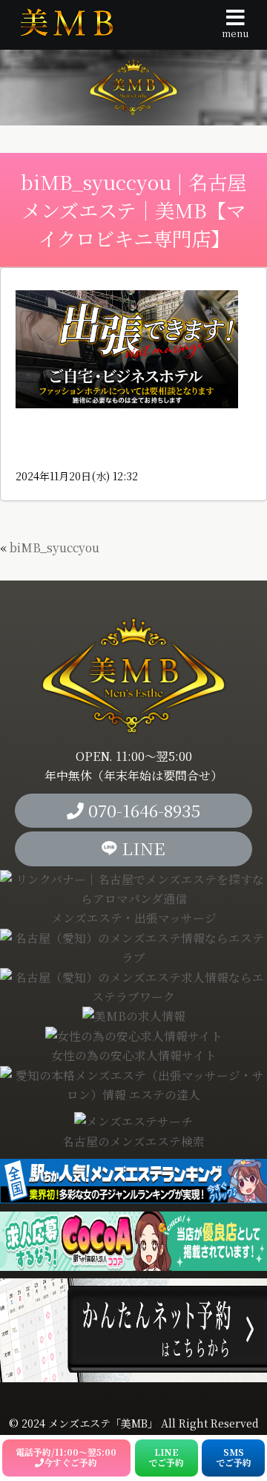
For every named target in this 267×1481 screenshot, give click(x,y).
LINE (141, 848)
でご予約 (166, 1456)
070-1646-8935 (142, 810)
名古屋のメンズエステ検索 (133, 1141)
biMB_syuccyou (54, 547)
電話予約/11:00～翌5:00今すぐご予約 (66, 1456)
